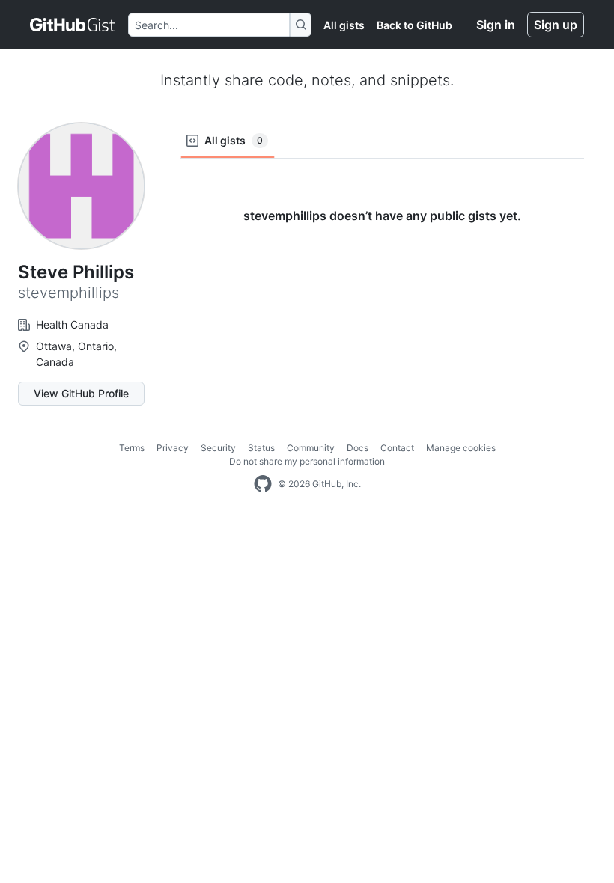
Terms (132, 447)
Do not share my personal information (307, 461)
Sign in (495, 24)
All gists (344, 25)
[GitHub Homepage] (263, 484)
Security (218, 447)
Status (261, 447)
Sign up (555, 24)
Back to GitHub (414, 25)
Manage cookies (461, 447)
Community (311, 447)
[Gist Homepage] (73, 25)
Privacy (172, 447)
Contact (397, 447)
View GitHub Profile (81, 393)
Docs (357, 447)
